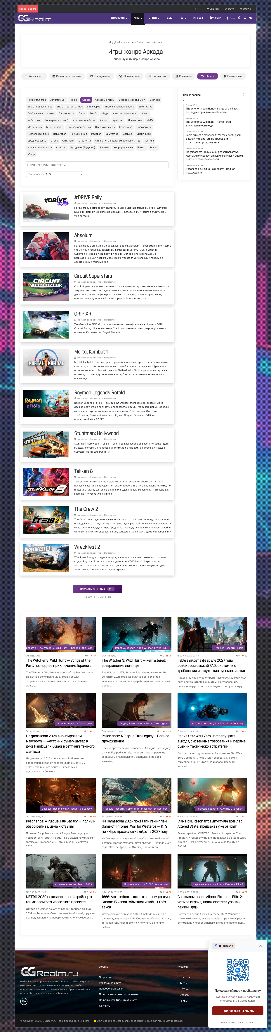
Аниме (74, 99)
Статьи (153, 18)
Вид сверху (93, 106)
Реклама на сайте (110, 982)
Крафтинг (118, 120)
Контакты (245, 8)
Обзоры (184, 994)
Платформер (144, 126)
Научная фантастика (79, 126)
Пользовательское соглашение (118, 994)
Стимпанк (68, 140)
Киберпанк (34, 120)
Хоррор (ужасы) (123, 147)
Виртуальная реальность (119, 106)
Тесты (182, 18)
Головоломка (66, 113)
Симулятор (111, 133)
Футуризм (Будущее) (82, 147)
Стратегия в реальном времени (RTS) (117, 140)
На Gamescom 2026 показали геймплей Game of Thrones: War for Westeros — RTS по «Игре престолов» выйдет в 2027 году (135, 827)
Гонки (82, 113)
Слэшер (127, 133)
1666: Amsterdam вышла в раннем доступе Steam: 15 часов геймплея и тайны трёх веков (136, 902)
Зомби (94, 113)
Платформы (144, 42)
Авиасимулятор (37, 99)
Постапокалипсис (38, 133)
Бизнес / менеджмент (132, 99)
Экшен (153, 147)
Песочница (125, 126)
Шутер (141, 147)
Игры (137, 18)
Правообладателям (111, 988)
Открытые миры (105, 126)
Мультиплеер (54, 126)
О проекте (105, 977)
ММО (150, 120)
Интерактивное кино (125, 113)
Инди (105, 113)
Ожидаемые (102, 76)
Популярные (132, 76)
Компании (185, 76)
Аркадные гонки (104, 99)
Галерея (198, 18)
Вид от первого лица (40, 106)
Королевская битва (84, 120)
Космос (104, 120)
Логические (135, 120)
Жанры (210, 76)
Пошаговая (59, 133)
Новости (119, 18)
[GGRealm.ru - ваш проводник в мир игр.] (35, 18)
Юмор (31, 154)
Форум (217, 18)
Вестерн (155, 99)
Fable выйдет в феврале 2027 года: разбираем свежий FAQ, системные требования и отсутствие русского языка (211, 666)
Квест (145, 113)
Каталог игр (36, 76)
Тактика (149, 140)
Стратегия (85, 140)
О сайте (229, 8)
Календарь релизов (68, 76)
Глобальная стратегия (41, 113)
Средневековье (37, 140)
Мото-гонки (35, 126)
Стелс (54, 140)
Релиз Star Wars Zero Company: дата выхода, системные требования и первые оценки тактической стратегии (212, 741)
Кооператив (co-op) (56, 120)
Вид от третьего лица (70, 106)
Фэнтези (104, 147)
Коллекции (159, 76)
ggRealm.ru (118, 42)
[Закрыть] (260, 946)
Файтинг (61, 147)
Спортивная (144, 133)
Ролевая (96, 133)
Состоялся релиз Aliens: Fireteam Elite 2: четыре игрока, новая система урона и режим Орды (210, 902)
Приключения (78, 133)
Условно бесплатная (40, 147)
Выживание (145, 106)
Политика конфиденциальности (118, 1000)
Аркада (157, 42)
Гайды (169, 18)
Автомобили (57, 99)
